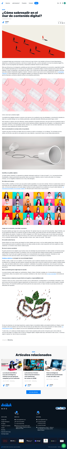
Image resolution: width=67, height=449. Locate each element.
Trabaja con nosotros (5, 425)
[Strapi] (37, 441)
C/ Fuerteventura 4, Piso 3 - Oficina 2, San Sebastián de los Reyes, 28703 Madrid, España (46, 429)
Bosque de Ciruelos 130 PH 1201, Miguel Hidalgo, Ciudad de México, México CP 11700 (23, 427)
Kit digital (3, 423)
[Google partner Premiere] (45, 441)
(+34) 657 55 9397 (42, 421)
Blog (36, 3)
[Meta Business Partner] (62, 441)
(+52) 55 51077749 (20, 423)
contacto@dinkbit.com (21, 419)
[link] (58, 3)
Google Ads (3, 419)
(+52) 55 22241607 (20, 421)
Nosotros (8, 3)
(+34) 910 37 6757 (42, 423)
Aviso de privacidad (52, 446)
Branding (3, 429)
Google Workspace (5, 421)
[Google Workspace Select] (21, 441)
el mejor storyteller (51, 274)
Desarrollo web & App (6, 431)
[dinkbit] (2, 3)
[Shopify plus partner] (13, 441)
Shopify (3, 427)
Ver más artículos (33, 392)
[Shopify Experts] (54, 441)
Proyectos (24, 3)
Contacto (31, 3)
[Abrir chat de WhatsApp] (64, 446)
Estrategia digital (5, 433)
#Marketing (10, 339)
